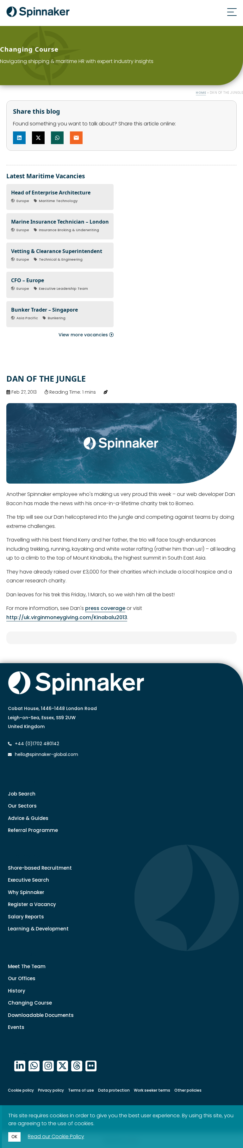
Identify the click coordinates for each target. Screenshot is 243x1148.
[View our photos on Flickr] (91, 1066)
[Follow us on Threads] (76, 1066)
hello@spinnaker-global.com (46, 754)
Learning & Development (38, 928)
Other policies (188, 1090)
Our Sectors (22, 805)
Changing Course (30, 1002)
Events (16, 1027)
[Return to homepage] (38, 13)
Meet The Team (27, 966)
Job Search (21, 793)
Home (201, 92)
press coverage (105, 608)
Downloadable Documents (41, 1015)
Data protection (114, 1090)
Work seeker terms (152, 1090)
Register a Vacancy (32, 904)
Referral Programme (33, 830)
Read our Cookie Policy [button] (56, 1136)
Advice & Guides (28, 818)
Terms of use (81, 1090)
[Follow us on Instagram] (48, 1066)
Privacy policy (51, 1090)
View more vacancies (84, 335)
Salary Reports (26, 916)
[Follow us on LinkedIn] (19, 1066)
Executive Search (28, 880)
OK (14, 1137)
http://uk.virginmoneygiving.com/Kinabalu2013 (66, 617)
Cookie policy (21, 1090)
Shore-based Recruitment (40, 868)
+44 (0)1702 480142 (36, 743)
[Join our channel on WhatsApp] (34, 1066)
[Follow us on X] (62, 1066)
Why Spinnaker (26, 892)
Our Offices (21, 978)
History (16, 990)
